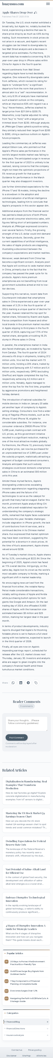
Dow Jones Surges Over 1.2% (23, 990)
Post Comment (16, 737)
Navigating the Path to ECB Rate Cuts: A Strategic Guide (29, 999)
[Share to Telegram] (28, 683)
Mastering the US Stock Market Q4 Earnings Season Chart (25, 814)
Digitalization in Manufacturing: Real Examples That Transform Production (26, 785)
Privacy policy (35, 1050)
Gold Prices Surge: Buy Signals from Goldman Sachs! (27, 972)
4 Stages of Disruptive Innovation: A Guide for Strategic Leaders (25, 927)
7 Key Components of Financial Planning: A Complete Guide (25, 982)
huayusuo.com (13, 4)
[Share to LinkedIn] (21, 683)
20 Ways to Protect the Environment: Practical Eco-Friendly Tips (27, 963)
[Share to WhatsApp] (13, 683)
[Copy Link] (36, 683)
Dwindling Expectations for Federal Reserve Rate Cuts (26, 842)
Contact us (16, 1050)
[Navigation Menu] (48, 4)
